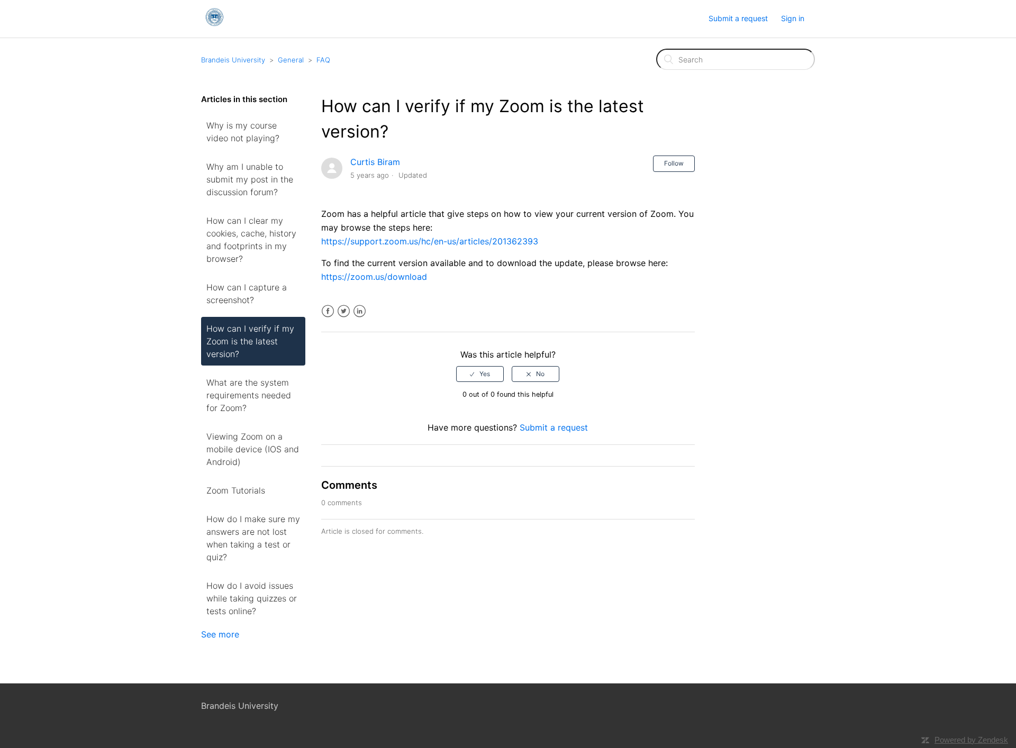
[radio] (480, 374)
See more (220, 634)
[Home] (214, 24)
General (291, 60)
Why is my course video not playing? (242, 131)
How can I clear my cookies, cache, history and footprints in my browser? (251, 239)
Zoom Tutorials (235, 490)
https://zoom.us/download (374, 276)
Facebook (327, 311)
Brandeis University (233, 60)
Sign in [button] (792, 18)
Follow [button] (674, 163)
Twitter (343, 311)
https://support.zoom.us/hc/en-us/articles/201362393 (429, 241)
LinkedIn (359, 311)
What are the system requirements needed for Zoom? (248, 395)
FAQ (323, 60)
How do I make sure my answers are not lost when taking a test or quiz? (253, 538)
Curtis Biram (375, 162)
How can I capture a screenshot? (246, 293)
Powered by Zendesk (971, 739)
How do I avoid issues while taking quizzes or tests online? (251, 598)
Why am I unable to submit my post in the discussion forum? (249, 179)
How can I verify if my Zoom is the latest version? (250, 341)
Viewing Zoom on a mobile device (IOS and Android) (252, 449)
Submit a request (738, 18)
